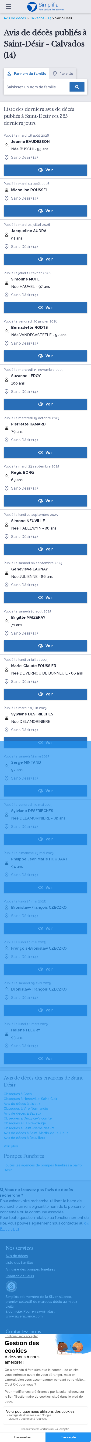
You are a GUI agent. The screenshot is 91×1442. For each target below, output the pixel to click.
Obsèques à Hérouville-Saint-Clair (30, 1099)
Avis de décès (15, 18)
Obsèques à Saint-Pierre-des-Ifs (29, 1128)
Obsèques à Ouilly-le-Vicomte (28, 1118)
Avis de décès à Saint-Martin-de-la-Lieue (36, 1133)
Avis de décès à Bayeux (22, 1113)
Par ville (66, 74)
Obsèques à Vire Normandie (26, 1108)
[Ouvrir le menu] (8, 6)
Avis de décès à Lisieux (22, 1104)
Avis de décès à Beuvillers (24, 1138)
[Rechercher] (77, 87)
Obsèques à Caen (18, 1094)
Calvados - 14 (40, 18)
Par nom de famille (30, 74)
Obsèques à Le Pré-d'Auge (25, 1123)
